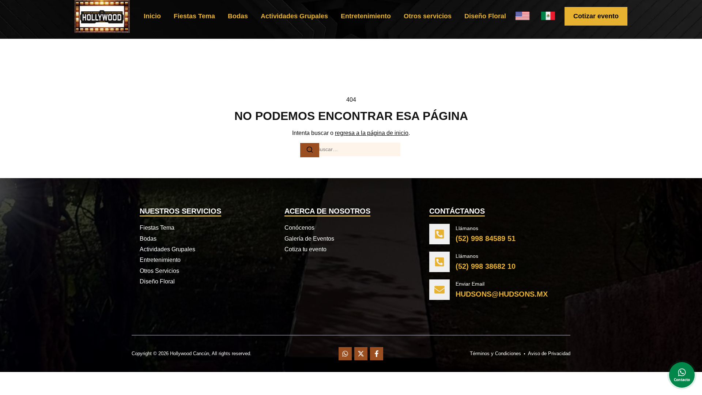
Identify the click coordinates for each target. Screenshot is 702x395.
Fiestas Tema (194, 16)
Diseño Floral (485, 16)
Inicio (152, 16)
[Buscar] (309, 150)
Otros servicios (428, 16)
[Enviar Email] (439, 289)
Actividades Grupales (294, 16)
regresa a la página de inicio (371, 133)
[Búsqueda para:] (351, 150)
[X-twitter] (360, 353)
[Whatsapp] (345, 353)
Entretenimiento (366, 16)
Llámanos (467, 228)
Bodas (238, 16)
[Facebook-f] (376, 353)
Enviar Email (470, 284)
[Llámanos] (439, 234)
